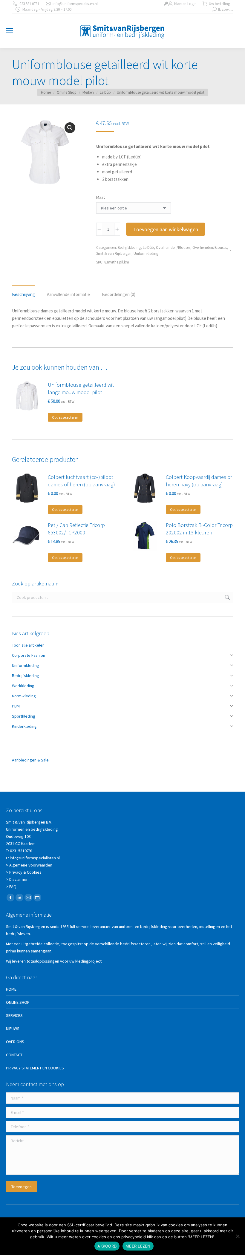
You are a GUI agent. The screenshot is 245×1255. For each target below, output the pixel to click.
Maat (100, 197)
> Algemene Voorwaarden (29, 865)
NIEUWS (12, 1028)
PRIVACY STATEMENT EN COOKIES (35, 1068)
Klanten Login (185, 3)
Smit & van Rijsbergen (113, 253)
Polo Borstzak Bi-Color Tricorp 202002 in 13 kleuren (199, 529)
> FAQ (11, 886)
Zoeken (227, 597)
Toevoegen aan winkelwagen (165, 229)
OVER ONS (15, 1041)
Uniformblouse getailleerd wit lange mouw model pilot (81, 388)
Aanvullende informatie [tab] (68, 294)
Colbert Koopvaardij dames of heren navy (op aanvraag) (199, 481)
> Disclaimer (17, 879)
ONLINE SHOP (18, 1002)
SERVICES (14, 1015)
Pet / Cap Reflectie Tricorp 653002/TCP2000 (76, 529)
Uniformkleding (146, 253)
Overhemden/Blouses (173, 247)
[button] (70, 127)
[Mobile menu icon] (9, 30)
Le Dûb (148, 247)
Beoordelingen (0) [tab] (118, 294)
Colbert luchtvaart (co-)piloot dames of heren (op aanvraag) (81, 481)
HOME (11, 989)
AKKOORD (107, 1246)
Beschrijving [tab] (23, 294)
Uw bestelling (219, 3)
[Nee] (238, 1236)
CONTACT (14, 1054)
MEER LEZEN (138, 1246)
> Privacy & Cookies (24, 872)
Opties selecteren (65, 417)
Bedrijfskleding (129, 247)
